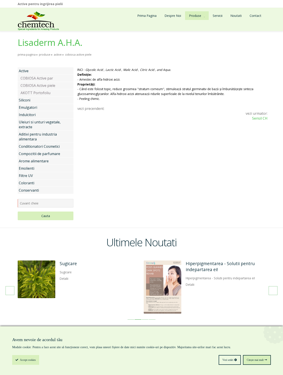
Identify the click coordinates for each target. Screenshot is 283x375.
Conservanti (29, 190)
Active (24, 70)
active (58, 54)
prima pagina (27, 54)
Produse (195, 16)
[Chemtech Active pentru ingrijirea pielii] (38, 21)
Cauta (45, 216)
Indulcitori (27, 114)
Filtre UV (26, 175)
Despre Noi (172, 16)
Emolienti (26, 168)
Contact (255, 16)
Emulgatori (28, 107)
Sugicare (68, 263)
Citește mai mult (255, 359)
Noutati (236, 16)
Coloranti (26, 183)
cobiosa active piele (78, 54)
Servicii (217, 16)
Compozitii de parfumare (39, 153)
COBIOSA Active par (37, 78)
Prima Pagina (147, 16)
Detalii (64, 278)
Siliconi (24, 100)
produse (44, 54)
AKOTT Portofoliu (35, 92)
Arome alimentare (34, 161)
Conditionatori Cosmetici (39, 146)
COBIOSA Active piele (38, 85)
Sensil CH (260, 118)
